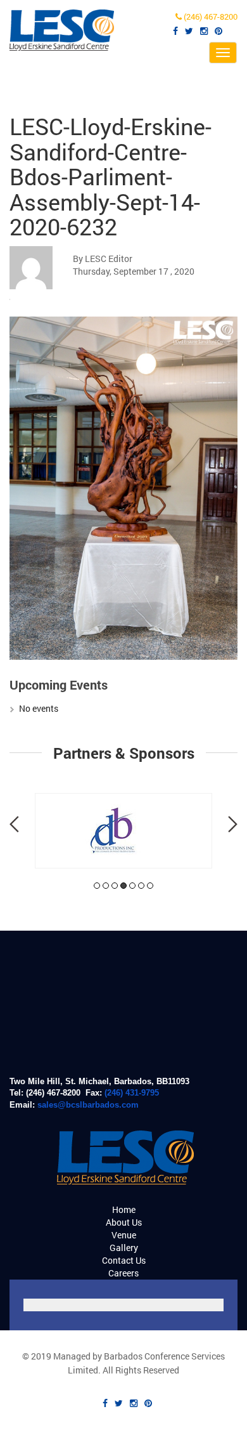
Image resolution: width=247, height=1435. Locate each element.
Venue (123, 1235)
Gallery (124, 1248)
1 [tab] (97, 885)
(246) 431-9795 (131, 1093)
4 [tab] (123, 885)
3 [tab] (114, 885)
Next (233, 824)
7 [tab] (150, 885)
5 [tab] (132, 885)
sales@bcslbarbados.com (88, 1105)
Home (124, 1209)
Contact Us (124, 1260)
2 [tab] (106, 885)
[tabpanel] (123, 831)
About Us (124, 1222)
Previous (14, 824)
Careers (123, 1273)
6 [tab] (141, 885)
